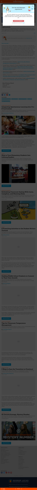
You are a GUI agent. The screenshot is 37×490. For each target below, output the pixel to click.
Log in (23, 22)
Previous (15, 489)
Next (21, 489)
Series (4, 488)
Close (33, 6)
